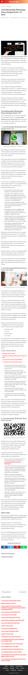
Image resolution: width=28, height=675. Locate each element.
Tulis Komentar (23, 17)
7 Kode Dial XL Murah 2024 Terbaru (11, 600)
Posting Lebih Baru (6, 592)
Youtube (22, 668)
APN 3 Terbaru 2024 (7, 625)
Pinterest (20, 670)
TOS (17, 668)
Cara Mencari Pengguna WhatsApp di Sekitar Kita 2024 (15, 356)
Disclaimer (5, 668)
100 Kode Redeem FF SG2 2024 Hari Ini (12, 649)
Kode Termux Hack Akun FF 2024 (11, 617)
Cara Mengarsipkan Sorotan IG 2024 (11, 652)
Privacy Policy (19, 666)
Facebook (13, 670)
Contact (12, 666)
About (6, 666)
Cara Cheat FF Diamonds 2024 (10, 631)
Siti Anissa (6, 17)
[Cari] (26, 2)
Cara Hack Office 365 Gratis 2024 (11, 623)
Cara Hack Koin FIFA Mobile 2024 (11, 612)
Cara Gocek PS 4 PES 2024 (9, 614)
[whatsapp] (23, 547)
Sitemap (12, 668)
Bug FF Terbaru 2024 (7, 634)
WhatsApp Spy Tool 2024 (9, 353)
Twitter (7, 670)
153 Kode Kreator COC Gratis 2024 (11, 636)
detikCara (14, 2)
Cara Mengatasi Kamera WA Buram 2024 (12, 361)
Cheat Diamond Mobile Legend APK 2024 (13, 620)
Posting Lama (23, 592)
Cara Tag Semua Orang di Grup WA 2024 (12, 359)
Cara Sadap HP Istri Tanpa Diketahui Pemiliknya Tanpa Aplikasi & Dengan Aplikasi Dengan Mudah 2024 (13, 608)
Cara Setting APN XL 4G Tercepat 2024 (12, 643)
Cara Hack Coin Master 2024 (9, 628)
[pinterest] (17, 547)
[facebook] (4, 547)
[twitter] (11, 547)
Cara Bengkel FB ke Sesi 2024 (10, 646)
